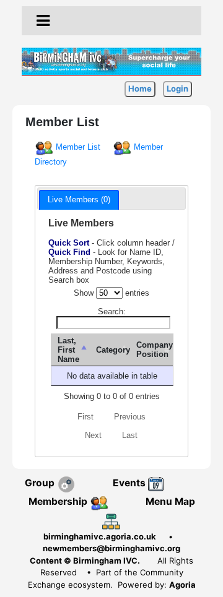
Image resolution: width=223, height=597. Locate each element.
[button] (43, 20)
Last (130, 435)
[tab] (79, 200)
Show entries (111, 293)
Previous (130, 416)
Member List (78, 147)
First (85, 416)
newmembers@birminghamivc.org (111, 548)
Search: (112, 311)
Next (93, 435)
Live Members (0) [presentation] (79, 199)
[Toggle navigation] (43, 21)
